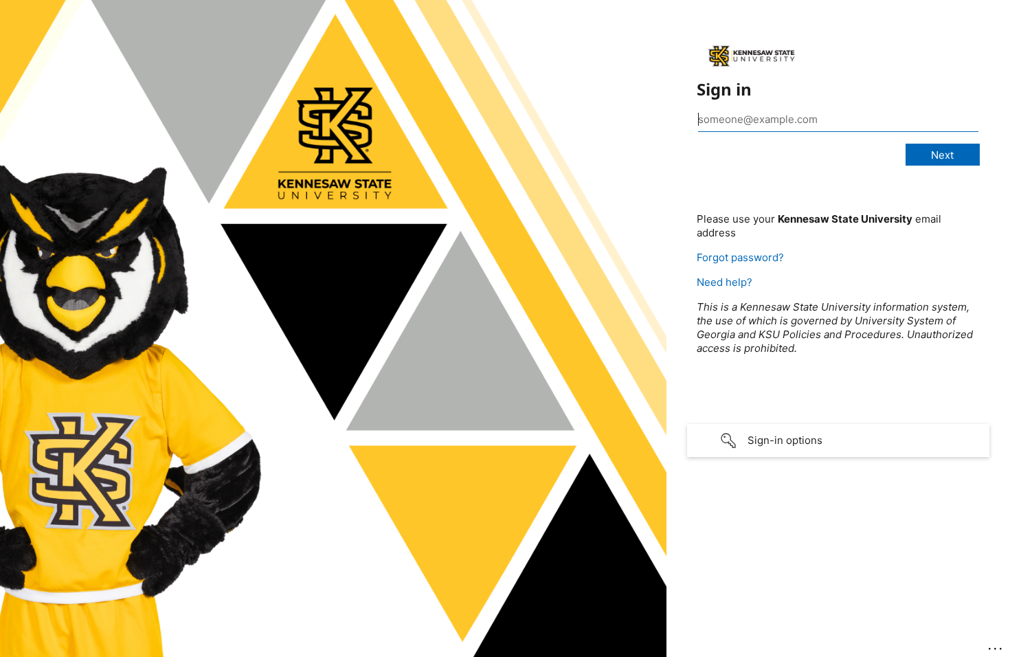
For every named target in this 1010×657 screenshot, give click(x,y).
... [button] (996, 645)
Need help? (724, 282)
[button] (838, 440)
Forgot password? (740, 257)
